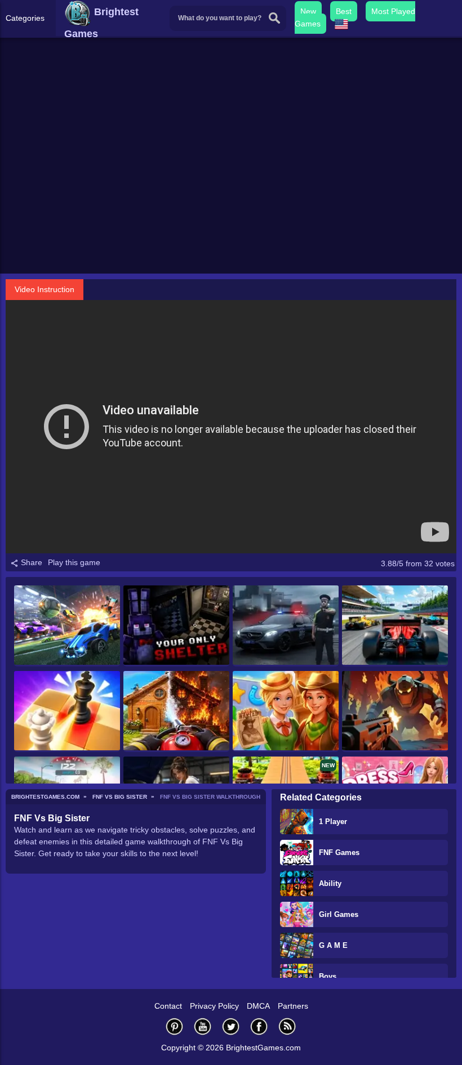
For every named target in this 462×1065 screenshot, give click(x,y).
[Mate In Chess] (67, 711)
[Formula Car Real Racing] (395, 625)
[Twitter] (231, 1026)
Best (344, 11)
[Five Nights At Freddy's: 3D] (176, 625)
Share (30, 562)
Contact (168, 1005)
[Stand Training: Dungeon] (395, 711)
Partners (293, 1005)
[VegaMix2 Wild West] (286, 711)
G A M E (333, 945)
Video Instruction (44, 289)
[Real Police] (286, 625)
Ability (330, 883)
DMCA (258, 1005)
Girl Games (338, 914)
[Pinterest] (175, 1026)
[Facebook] (259, 1026)
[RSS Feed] (287, 1026)
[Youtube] (203, 1026)
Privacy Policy (214, 1005)
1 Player (333, 821)
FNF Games (339, 852)
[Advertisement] (231, 186)
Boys (327, 976)
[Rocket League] (67, 625)
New (308, 11)
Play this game (74, 562)
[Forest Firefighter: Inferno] (176, 711)
